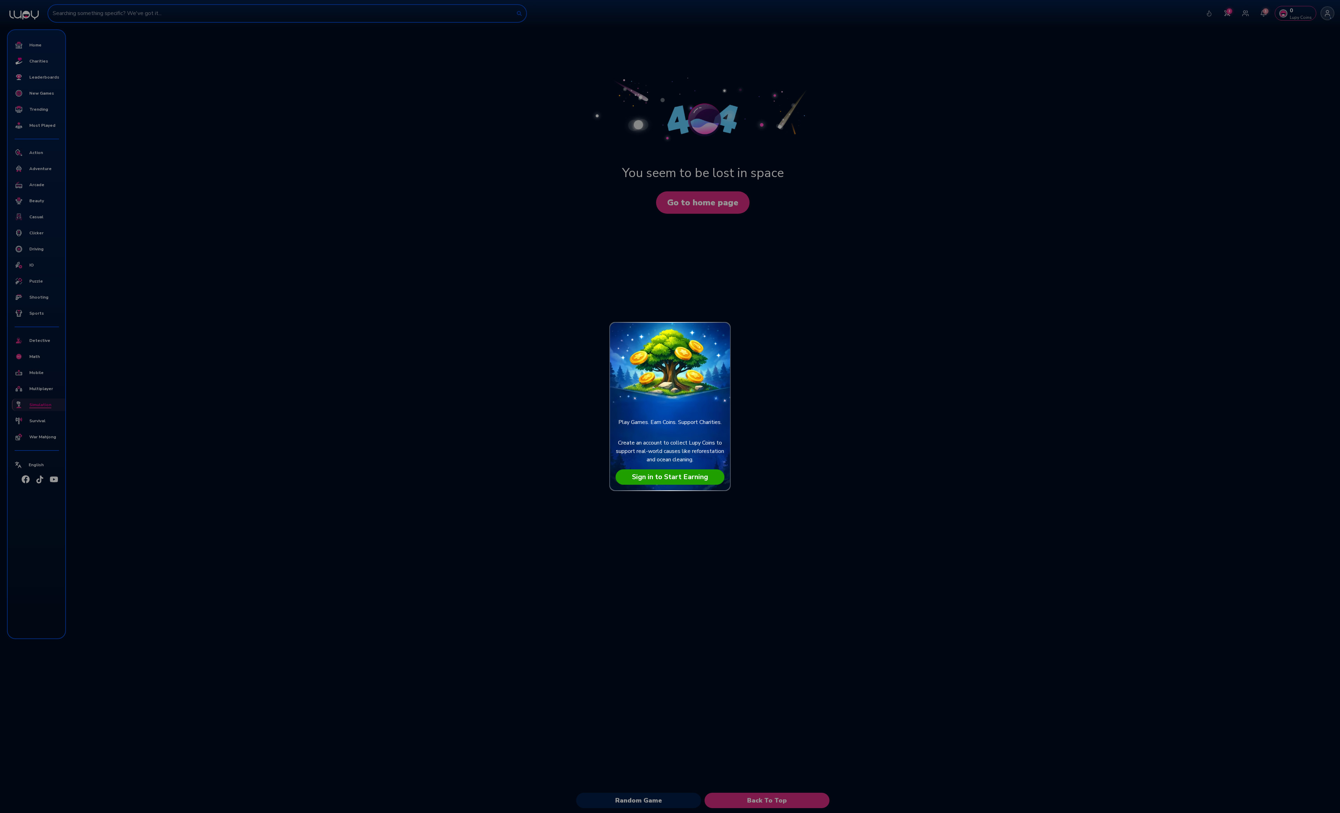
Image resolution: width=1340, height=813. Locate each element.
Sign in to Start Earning (670, 477)
